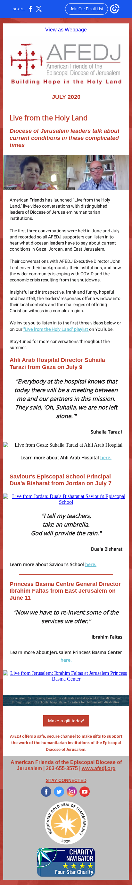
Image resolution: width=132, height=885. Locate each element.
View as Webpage (66, 29)
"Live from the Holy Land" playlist (56, 329)
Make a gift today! (66, 720)
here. (105, 457)
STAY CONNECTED (66, 780)
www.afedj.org (99, 768)
